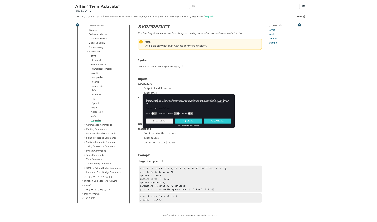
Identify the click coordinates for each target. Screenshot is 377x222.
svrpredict (210, 16)
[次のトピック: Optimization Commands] (301, 17)
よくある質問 (88, 198)
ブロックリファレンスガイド (98, 176)
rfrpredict (95, 103)
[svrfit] (298, 17)
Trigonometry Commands (99, 163)
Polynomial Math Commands (101, 133)
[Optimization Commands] (301, 17)
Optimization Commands (99, 124)
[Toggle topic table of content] (299, 24)
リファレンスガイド (93, 16)
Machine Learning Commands (175, 16)
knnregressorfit (98, 64)
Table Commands (95, 155)
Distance (93, 30)
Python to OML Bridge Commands (103, 172)
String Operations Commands (101, 146)
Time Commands (95, 159)
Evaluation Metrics (98, 34)
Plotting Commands (96, 129)
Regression (197, 16)
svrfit (93, 116)
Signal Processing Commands (101, 137)
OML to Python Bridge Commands (103, 168)
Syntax (272, 29)
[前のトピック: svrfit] (298, 17)
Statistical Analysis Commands (101, 142)
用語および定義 (92, 193)
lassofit (94, 73)
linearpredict (97, 86)
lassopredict (97, 77)
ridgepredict (97, 112)
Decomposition (96, 25)
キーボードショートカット (97, 189)
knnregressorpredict (101, 68)
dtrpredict (96, 60)
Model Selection (97, 43)
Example (273, 42)
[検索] (295, 6)
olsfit (93, 90)
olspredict (96, 94)
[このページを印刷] (304, 17)
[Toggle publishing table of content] (77, 24)
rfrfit (93, 99)
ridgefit (94, 107)
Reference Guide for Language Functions (131, 16)
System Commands (96, 150)
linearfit (95, 81)
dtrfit (93, 55)
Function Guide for (100, 180)
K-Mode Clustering (98, 38)
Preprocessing (96, 47)
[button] (87, 25)
